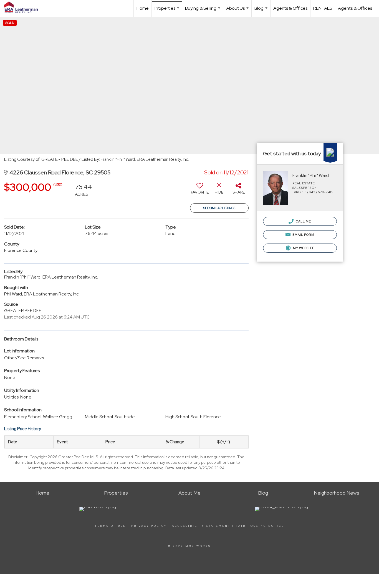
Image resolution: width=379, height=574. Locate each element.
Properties (168, 11)
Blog (261, 11)
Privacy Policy (149, 526)
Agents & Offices (290, 8)
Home (143, 8)
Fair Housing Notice (260, 526)
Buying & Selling (203, 11)
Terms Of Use (110, 526)
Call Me (303, 221)
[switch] (199, 190)
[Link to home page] (23, 7)
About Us (238, 11)
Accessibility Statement (201, 526)
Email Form (303, 235)
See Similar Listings (219, 208)
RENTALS (322, 8)
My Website (303, 248)
